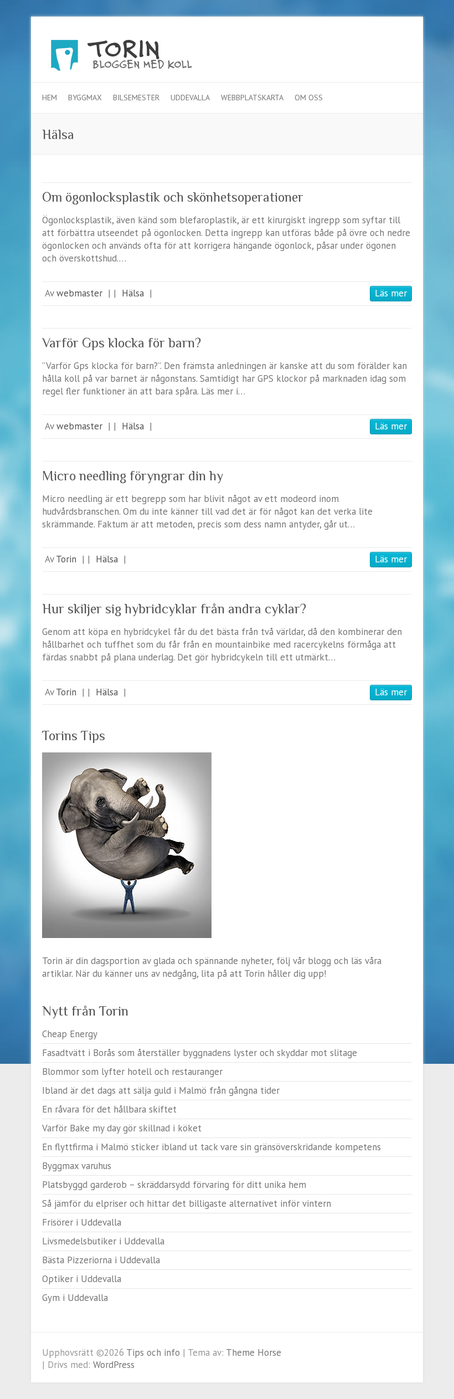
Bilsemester (136, 98)
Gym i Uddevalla (75, 1298)
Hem (49, 98)
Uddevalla (190, 98)
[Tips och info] (141, 58)
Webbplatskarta (252, 98)
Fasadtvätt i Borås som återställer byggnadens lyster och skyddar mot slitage (199, 1053)
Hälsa (133, 293)
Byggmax (85, 98)
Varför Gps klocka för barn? (121, 342)
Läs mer (391, 293)
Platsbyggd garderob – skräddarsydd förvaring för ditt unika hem (174, 1184)
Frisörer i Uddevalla (81, 1222)
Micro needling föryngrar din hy (132, 475)
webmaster (79, 293)
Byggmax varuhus (76, 1166)
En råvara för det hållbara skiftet (109, 1109)
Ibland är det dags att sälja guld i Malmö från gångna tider (161, 1090)
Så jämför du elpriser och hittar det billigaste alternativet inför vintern (186, 1203)
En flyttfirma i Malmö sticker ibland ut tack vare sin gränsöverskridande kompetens (211, 1147)
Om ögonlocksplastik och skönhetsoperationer (172, 196)
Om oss (309, 98)
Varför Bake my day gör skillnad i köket (122, 1128)
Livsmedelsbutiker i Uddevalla (103, 1241)
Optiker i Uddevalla (81, 1279)
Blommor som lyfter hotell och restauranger (132, 1071)
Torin (66, 559)
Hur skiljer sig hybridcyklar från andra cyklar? (174, 608)
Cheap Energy (69, 1034)
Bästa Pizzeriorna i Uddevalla (101, 1260)
